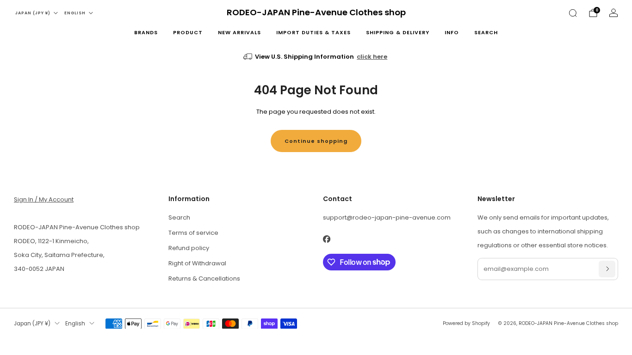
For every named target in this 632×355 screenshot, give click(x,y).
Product (188, 32)
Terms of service (193, 232)
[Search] (572, 13)
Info (452, 32)
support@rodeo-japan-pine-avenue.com (387, 217)
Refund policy (188, 248)
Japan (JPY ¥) (32, 13)
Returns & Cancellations (204, 278)
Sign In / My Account (44, 199)
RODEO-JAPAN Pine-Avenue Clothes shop (316, 12)
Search (486, 32)
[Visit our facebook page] (326, 239)
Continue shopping (316, 141)
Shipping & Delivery (397, 32)
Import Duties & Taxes (313, 32)
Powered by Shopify (466, 323)
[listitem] (316, 57)
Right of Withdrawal (197, 263)
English (75, 13)
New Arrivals (239, 32)
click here (372, 56)
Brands (146, 32)
